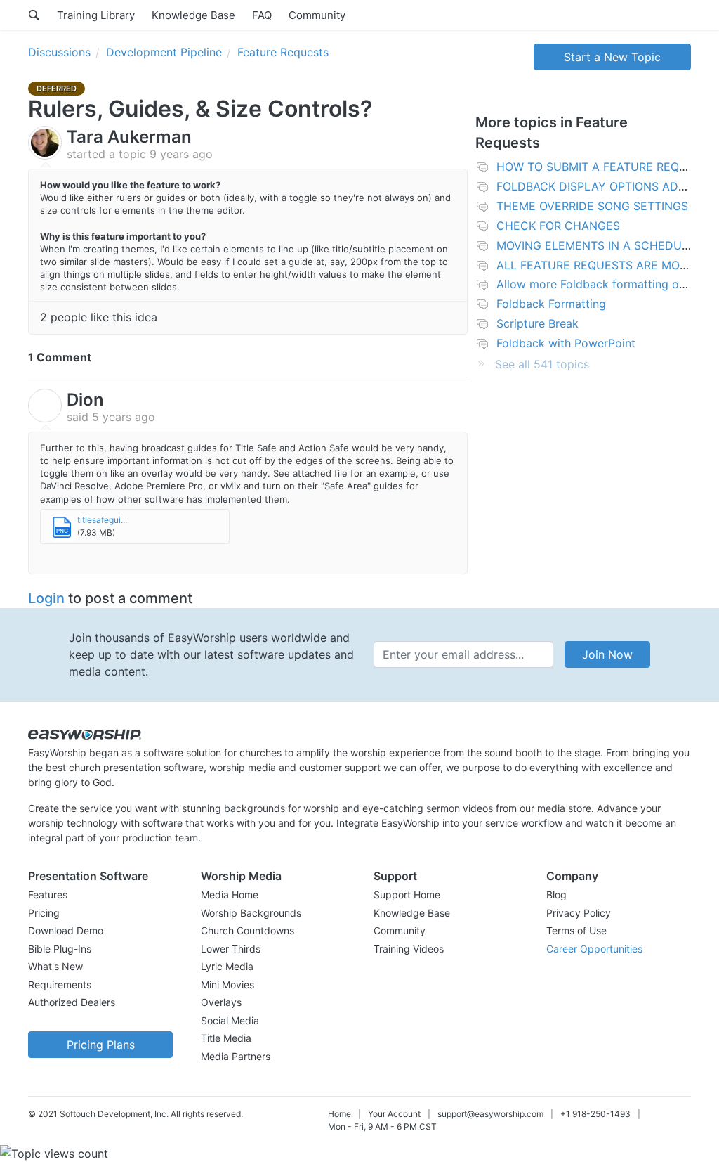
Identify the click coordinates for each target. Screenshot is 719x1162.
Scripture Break (537, 323)
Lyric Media (227, 966)
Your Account (394, 1114)
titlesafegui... (102, 520)
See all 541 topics (542, 364)
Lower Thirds (230, 949)
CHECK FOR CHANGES (558, 226)
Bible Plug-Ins (59, 949)
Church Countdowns (247, 930)
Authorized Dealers (71, 1002)
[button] (100, 876)
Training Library (96, 15)
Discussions (59, 52)
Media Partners (235, 1056)
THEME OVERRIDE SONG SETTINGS (592, 206)
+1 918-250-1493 (595, 1114)
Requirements (59, 984)
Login (46, 598)
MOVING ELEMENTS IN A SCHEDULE (595, 245)
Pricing (44, 913)
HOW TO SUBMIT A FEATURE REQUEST (602, 167)
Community (317, 15)
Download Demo (65, 930)
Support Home (407, 894)
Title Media (226, 1038)
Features (47, 894)
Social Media (230, 1020)
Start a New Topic (612, 57)
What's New (55, 966)
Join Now (607, 654)
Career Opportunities (594, 949)
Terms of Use (576, 930)
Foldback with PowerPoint (565, 343)
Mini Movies (227, 984)
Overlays (221, 1002)
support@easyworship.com (490, 1114)
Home (339, 1114)
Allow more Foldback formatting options (604, 284)
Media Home (229, 894)
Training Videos (409, 949)
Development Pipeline (164, 52)
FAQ (262, 15)
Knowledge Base (193, 15)
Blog (556, 894)
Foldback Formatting (551, 304)
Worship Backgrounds (251, 913)
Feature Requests (283, 52)
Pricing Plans (101, 1045)
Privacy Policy (578, 913)
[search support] (34, 15)
